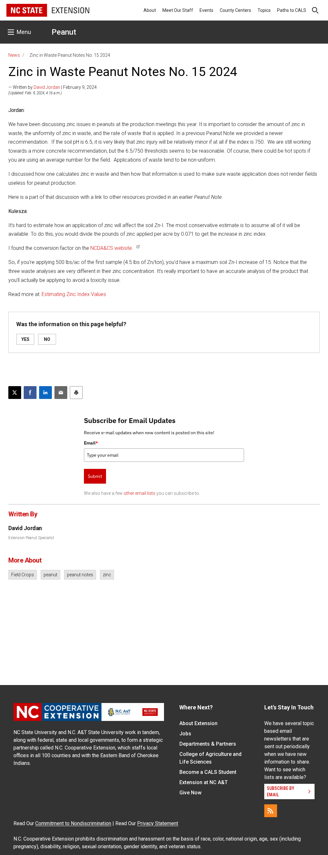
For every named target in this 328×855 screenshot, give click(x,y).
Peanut (64, 32)
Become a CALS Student (207, 772)
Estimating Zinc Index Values (74, 294)
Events (206, 10)
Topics (264, 10)
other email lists (139, 493)
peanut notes (80, 574)
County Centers (235, 10)
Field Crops (22, 574)
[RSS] (270, 810)
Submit (95, 476)
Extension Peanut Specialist (31, 538)
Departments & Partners (207, 744)
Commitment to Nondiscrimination (73, 823)
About (150, 10)
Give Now (190, 793)
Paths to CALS (291, 10)
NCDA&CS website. (111, 248)
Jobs (185, 734)
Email (91, 443)
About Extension (198, 723)
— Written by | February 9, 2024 (52, 87)
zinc (107, 574)
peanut (50, 574)
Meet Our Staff (177, 10)
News (14, 55)
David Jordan (47, 87)
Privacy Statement (157, 823)
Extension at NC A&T (203, 782)
